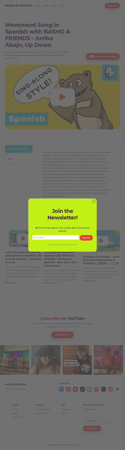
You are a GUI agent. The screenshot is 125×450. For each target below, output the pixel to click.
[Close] (94, 201)
